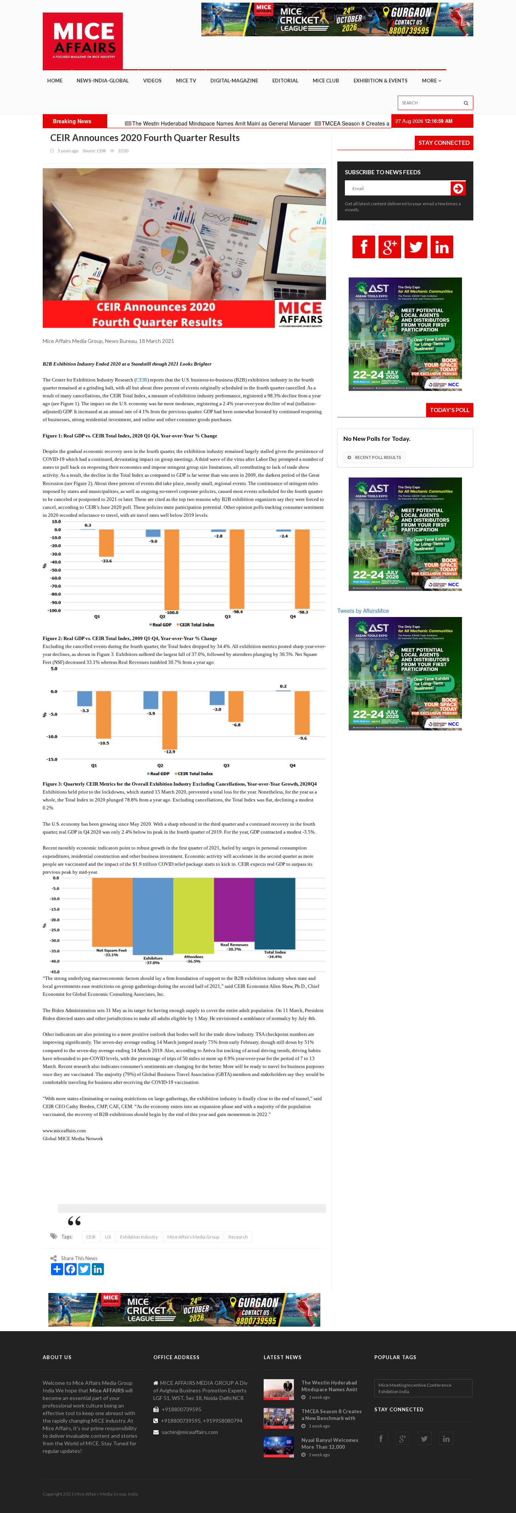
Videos (152, 81)
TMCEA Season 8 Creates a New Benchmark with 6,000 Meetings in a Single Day (367, 123)
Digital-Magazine (234, 81)
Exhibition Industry (139, 1237)
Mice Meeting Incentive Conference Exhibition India (415, 1388)
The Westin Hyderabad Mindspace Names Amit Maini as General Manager (169, 123)
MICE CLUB (326, 81)
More (429, 81)
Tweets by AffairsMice (363, 610)
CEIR (91, 1237)
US (108, 1237)
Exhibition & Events (381, 81)
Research (238, 1237)
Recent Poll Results (377, 457)
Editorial (285, 81)
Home (54, 81)
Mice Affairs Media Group (193, 1237)
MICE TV (186, 81)
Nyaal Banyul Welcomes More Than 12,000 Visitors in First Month (329, 1447)
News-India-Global (103, 81)
